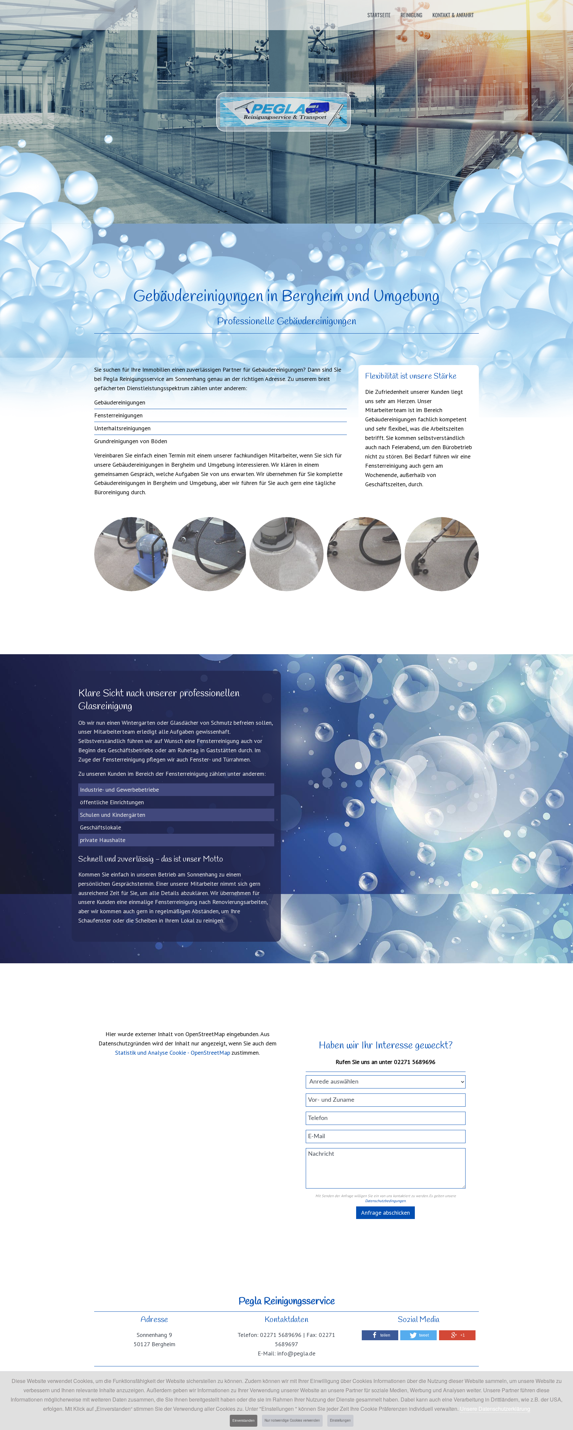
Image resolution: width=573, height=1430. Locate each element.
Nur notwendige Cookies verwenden (292, 1420)
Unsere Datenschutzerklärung (495, 1408)
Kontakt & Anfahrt (453, 15)
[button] (380, 1335)
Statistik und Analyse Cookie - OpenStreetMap (172, 1052)
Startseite (379, 15)
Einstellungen (340, 1420)
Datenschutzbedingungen (385, 1200)
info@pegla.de (296, 1353)
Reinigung (411, 15)
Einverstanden (243, 1420)
